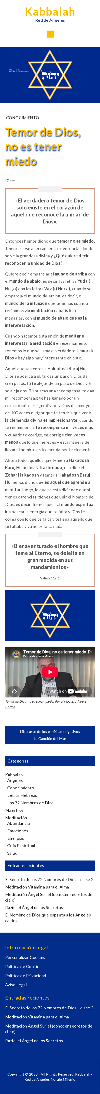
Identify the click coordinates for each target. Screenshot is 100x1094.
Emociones (17, 830)
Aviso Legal (16, 984)
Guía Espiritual (21, 845)
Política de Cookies (23, 966)
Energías (15, 838)
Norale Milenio (63, 1079)
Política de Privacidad (25, 975)
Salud (12, 853)
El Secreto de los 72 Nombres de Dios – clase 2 (49, 879)
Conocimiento (22, 117)
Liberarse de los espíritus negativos (50, 731)
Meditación (16, 817)
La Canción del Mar (50, 738)
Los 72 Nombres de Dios (30, 802)
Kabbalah (50, 11)
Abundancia (18, 823)
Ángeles (15, 780)
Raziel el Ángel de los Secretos (34, 907)
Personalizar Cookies (25, 957)
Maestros (14, 810)
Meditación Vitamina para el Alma (37, 886)
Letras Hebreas (22, 795)
